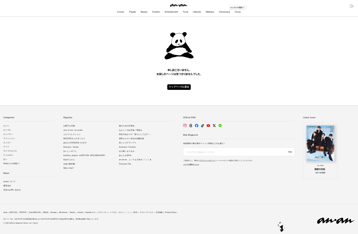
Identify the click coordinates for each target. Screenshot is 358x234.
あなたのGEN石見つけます (75, 143)
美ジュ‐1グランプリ (127, 143)
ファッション (9, 138)
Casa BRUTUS (35, 212)
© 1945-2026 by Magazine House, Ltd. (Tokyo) (20, 223)
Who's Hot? (68, 168)
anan (5, 212)
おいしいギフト (70, 151)
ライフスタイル (10, 151)
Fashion (156, 12)
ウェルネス (8, 155)
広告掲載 (159, 212)
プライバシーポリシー (207, 160)
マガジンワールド (146, 212)
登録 (290, 151)
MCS (135, 212)
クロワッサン (102, 212)
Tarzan (72, 212)
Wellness (210, 12)
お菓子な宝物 (69, 126)
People (132, 12)
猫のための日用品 (126, 126)
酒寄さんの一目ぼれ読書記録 (131, 138)
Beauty (144, 12)
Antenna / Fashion (127, 147)
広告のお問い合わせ (12, 190)
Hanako (53, 212)
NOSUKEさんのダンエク (74, 138)
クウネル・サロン (117, 212)
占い (5, 159)
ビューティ (8, 134)
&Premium (63, 212)
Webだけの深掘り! (11, 163)
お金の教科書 (69, 164)
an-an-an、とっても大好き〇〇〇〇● (135, 160)
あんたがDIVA (125, 155)
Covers (120, 12)
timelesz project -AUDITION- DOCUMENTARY (84, 155)
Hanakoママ (90, 212)
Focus (238, 12)
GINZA (45, 212)
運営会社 (7, 186)
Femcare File (125, 164)
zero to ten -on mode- (73, 130)
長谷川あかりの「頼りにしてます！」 (135, 134)
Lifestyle (197, 12)
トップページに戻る (179, 87)
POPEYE (22, 212)
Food (185, 12)
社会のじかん (69, 160)
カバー (6, 126)
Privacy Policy (170, 212)
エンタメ (7, 142)
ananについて (9, 181)
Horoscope (224, 12)
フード (6, 147)
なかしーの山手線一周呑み (130, 130)
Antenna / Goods (71, 147)
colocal (80, 212)
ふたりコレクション (72, 134)
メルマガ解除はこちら (191, 164)
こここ (128, 212)
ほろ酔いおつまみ (126, 151)
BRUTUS (13, 212)
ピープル (7, 130)
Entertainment (171, 12)
